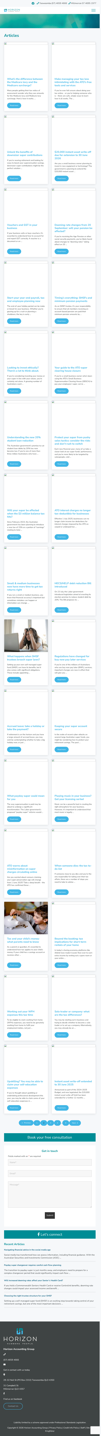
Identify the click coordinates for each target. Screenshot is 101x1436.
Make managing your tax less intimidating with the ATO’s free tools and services (73, 82)
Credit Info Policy (71, 1427)
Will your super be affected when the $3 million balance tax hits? (26, 513)
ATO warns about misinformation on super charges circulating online (22, 869)
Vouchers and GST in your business (22, 226)
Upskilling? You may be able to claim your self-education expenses (25, 1084)
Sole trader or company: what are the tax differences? (72, 1013)
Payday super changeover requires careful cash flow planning (32, 1265)
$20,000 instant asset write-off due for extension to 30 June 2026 (73, 155)
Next (74, 1123)
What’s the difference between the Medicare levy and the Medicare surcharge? (25, 82)
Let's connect (51, 1234)
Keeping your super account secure (71, 728)
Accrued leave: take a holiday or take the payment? (25, 728)
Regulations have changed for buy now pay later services (72, 658)
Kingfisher (49, 1431)
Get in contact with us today (16, 1370)
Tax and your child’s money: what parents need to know (23, 940)
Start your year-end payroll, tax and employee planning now (25, 299)
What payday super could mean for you (25, 797)
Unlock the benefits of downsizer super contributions (24, 153)
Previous (27, 1123)
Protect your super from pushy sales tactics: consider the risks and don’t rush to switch (72, 440)
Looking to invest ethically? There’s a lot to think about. (23, 369)
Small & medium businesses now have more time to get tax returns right (25, 586)
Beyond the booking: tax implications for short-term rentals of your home (70, 942)
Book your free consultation (49, 1137)
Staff (82, 1427)
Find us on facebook (12, 1399)
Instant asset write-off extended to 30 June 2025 (73, 1083)
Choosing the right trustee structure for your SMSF (28, 1295)
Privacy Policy (55, 1427)
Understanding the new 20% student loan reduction (24, 439)
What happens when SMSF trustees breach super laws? (23, 658)
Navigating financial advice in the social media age (27, 1249)
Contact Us (13, 1406)
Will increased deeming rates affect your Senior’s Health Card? (33, 1280)
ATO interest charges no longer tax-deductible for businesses (73, 512)
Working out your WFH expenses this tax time (20, 1013)
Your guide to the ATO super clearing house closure (71, 369)
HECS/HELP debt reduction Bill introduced (73, 585)
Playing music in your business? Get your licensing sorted (73, 797)
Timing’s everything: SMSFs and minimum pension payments (73, 299)
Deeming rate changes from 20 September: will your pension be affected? (73, 228)
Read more (15, 106)
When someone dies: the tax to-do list (73, 867)
